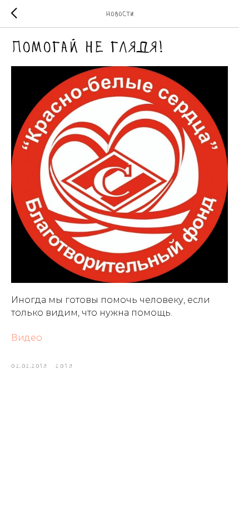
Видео (26, 337)
